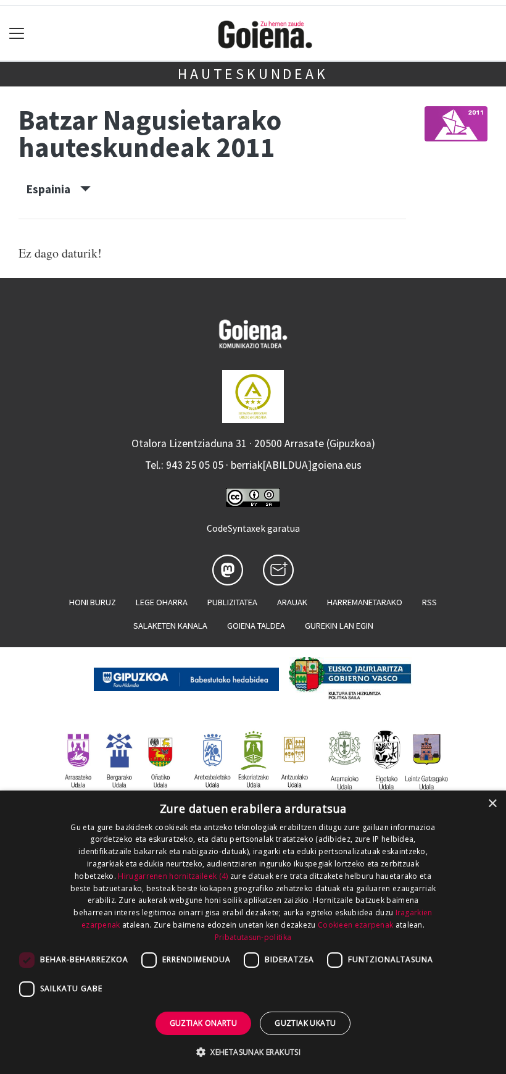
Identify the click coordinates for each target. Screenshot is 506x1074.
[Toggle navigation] (17, 33)
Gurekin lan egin (339, 625)
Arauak (292, 602)
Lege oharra (162, 602)
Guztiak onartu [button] (204, 1023)
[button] (253, 1051)
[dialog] (253, 932)
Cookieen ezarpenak (355, 925)
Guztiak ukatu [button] (305, 1023)
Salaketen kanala (170, 625)
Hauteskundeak (253, 73)
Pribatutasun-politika (253, 937)
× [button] (492, 803)
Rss (429, 602)
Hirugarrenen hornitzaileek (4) (173, 876)
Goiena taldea (256, 625)
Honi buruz (92, 602)
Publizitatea (232, 602)
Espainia (53, 189)
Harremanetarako (364, 602)
